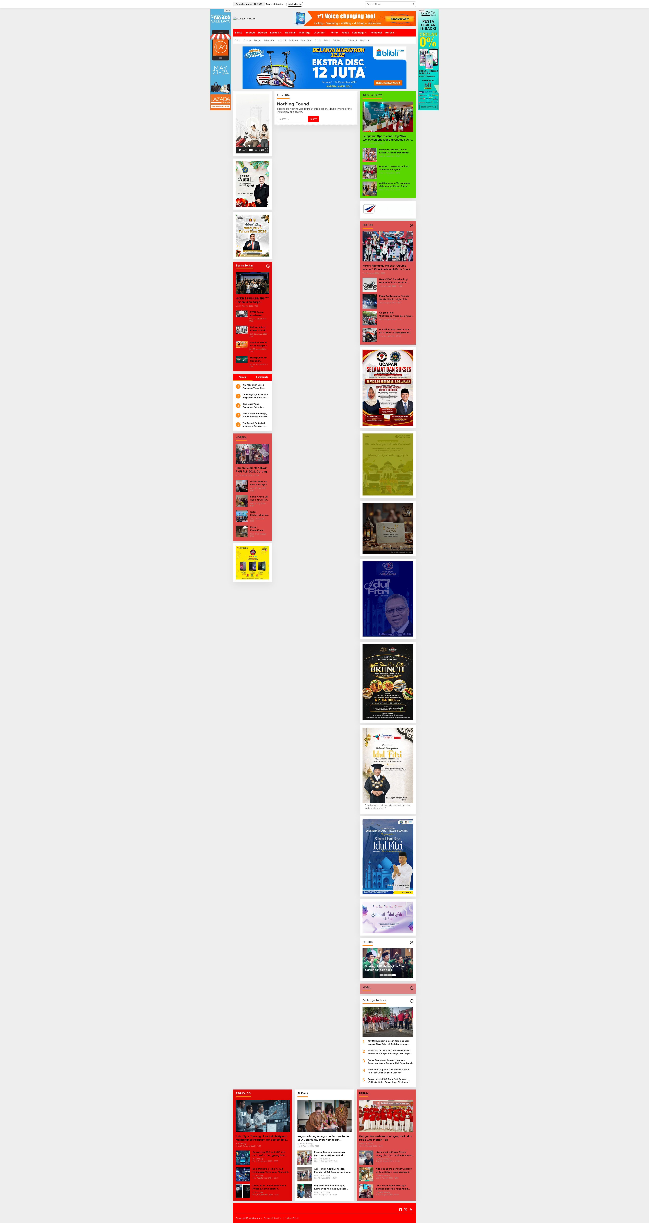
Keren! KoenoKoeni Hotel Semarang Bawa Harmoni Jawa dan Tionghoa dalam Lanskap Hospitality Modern (259, 529)
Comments (262, 376)
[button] (413, 4)
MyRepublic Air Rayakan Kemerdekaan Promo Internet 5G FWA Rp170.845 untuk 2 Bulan (259, 359)
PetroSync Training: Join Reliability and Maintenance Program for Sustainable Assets (261, 1138)
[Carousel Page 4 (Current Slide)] (394, 975)
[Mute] (262, 150)
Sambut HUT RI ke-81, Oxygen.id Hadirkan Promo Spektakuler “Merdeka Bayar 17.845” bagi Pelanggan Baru (259, 344)
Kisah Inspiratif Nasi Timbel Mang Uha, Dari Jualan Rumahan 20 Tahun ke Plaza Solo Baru (394, 1154)
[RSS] (411, 1209)
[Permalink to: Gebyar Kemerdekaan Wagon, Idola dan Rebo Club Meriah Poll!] (386, 1116)
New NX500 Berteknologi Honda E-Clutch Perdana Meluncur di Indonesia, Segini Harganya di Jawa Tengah (395, 281)
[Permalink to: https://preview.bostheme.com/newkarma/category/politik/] (412, 943)
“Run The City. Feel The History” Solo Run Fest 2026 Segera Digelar (388, 1071)
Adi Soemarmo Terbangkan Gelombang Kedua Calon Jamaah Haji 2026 (394, 185)
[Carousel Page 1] (381, 975)
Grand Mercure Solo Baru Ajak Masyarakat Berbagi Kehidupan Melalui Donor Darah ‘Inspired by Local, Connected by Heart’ (259, 483)
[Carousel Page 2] (386, 975)
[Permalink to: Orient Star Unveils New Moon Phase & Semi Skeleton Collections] (243, 1190)
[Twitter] (406, 1209)
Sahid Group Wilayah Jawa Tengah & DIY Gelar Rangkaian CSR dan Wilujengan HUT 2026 (259, 498)
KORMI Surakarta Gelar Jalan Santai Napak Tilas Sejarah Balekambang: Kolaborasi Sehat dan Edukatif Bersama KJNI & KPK (390, 1042)
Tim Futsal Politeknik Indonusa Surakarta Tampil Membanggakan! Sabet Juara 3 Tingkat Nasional (256, 425)
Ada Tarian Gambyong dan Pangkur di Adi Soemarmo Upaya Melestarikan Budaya (332, 1170)
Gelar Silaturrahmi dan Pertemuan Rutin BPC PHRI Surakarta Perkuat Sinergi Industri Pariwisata (259, 513)
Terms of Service (272, 1218)
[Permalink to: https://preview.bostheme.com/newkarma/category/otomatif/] (412, 226)
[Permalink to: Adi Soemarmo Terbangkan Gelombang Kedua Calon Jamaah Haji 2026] (370, 188)
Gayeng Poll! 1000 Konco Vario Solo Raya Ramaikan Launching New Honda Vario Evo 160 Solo (396, 314)
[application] (252, 123)
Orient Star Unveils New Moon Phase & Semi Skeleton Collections (269, 1187)
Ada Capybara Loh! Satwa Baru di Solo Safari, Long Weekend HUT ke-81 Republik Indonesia (394, 1170)
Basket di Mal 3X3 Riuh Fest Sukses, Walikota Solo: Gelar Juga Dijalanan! (388, 1080)
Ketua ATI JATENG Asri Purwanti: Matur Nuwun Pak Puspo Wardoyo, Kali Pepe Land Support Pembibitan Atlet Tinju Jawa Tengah (389, 1052)
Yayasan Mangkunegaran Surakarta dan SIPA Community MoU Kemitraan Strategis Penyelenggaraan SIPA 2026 (323, 1138)
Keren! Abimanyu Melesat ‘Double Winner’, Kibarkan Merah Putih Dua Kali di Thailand (388, 267)
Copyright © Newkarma (248, 1218)
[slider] (251, 150)
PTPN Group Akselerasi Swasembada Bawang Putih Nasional (258, 314)
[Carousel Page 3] (390, 975)
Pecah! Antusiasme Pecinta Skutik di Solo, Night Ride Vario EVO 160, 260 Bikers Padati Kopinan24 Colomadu (395, 297)
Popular (242, 376)
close (227, 10)
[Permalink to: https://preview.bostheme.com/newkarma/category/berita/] (268, 266)
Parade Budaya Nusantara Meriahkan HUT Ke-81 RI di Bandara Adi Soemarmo (329, 1154)
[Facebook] (400, 1209)
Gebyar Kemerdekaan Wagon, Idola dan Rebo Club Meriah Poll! (385, 1137)
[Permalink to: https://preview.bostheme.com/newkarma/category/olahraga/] (412, 1001)
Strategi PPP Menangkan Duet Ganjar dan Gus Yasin (385, 968)
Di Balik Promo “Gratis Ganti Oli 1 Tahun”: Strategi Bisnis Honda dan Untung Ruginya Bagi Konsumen (395, 331)
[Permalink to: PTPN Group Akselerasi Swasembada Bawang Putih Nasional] (242, 313)
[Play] (240, 150)
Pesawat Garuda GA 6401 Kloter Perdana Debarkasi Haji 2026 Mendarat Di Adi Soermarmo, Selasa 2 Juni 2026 (394, 151)
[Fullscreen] (266, 150)
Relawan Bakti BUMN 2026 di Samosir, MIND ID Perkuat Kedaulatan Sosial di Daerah (259, 329)
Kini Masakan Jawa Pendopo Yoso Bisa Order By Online (253, 386)
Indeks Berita (292, 1218)
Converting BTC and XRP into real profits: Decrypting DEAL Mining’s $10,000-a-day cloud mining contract (269, 1154)
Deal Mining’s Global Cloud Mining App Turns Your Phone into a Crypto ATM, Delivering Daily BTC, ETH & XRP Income (271, 1170)
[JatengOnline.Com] (244, 18)
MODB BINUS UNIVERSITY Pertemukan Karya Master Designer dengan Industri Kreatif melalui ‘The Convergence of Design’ (252, 300)
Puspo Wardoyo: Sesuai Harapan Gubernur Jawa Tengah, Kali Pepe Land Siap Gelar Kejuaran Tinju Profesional (390, 1061)
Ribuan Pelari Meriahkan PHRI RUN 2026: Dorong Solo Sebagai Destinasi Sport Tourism (251, 469)
